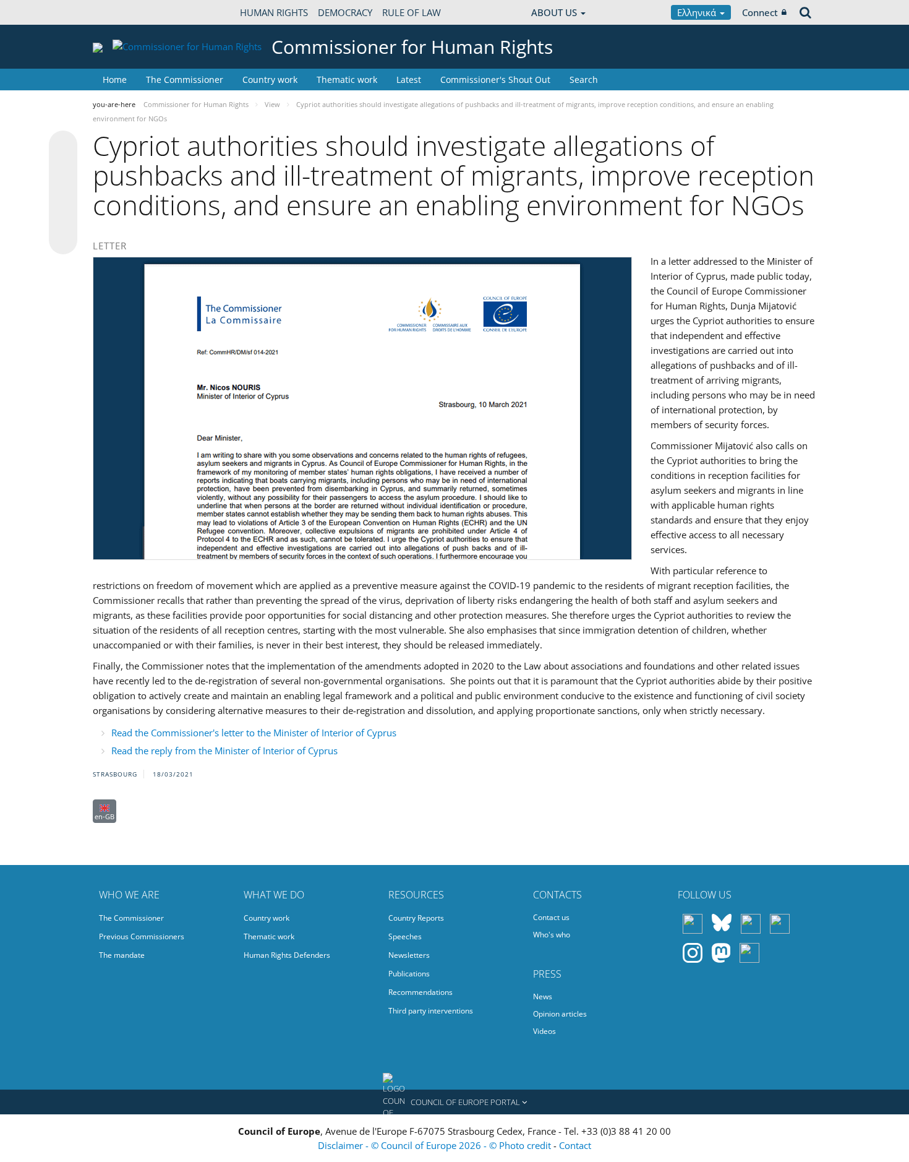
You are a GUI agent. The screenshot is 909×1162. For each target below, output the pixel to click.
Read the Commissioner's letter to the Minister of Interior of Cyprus (253, 732)
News (542, 996)
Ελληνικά (698, 12)
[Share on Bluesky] (63, 146)
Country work (269, 79)
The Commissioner (184, 79)
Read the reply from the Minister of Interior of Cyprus (224, 750)
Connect (760, 12)
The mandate (122, 955)
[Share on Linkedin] (63, 216)
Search (584, 79)
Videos (544, 1031)
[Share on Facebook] (63, 193)
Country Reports (416, 918)
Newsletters (409, 955)
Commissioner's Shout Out (495, 79)
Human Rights (274, 12)
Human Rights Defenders (287, 955)
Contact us (551, 917)
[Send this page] (63, 240)
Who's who (551, 934)
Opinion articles (560, 1014)
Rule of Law (411, 12)
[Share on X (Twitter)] (63, 169)
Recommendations (420, 992)
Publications (409, 973)
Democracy (345, 12)
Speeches (405, 936)
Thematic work (347, 79)
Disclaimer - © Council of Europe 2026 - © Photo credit (435, 1145)
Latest (408, 79)
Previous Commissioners (141, 936)
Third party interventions (430, 1010)
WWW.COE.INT (124, 12)
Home (115, 79)
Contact (575, 1145)
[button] (454, 1102)
